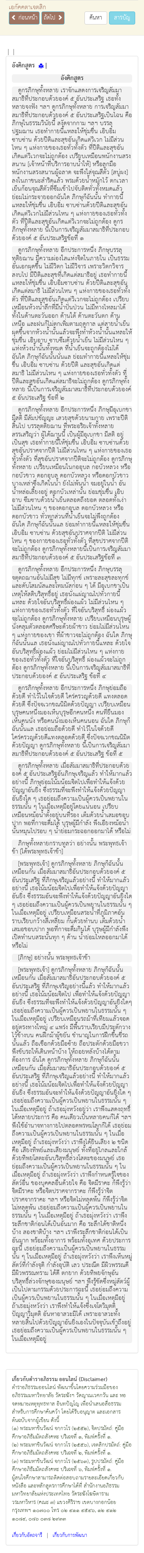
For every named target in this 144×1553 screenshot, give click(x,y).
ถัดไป (50, 18)
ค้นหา (95, 18)
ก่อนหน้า (27, 18)
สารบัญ (122, 18)
